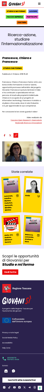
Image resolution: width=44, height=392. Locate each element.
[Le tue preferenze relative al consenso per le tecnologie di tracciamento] (40, 388)
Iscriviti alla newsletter (22, 380)
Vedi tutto (10, 272)
